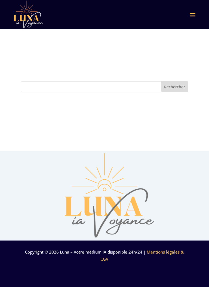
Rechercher (174, 86)
